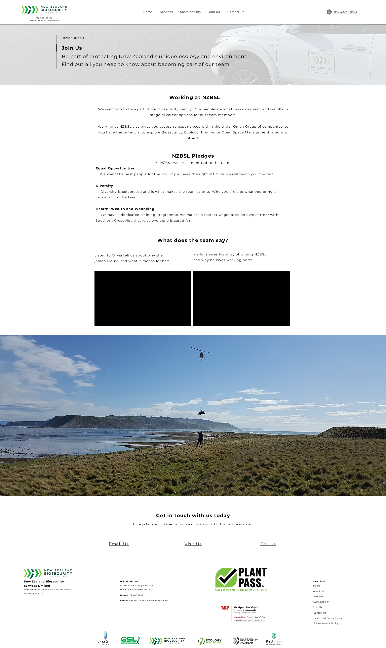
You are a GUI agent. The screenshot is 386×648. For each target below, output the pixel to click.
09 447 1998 (136, 595)
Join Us (79, 38)
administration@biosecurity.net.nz (148, 600)
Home (66, 38)
